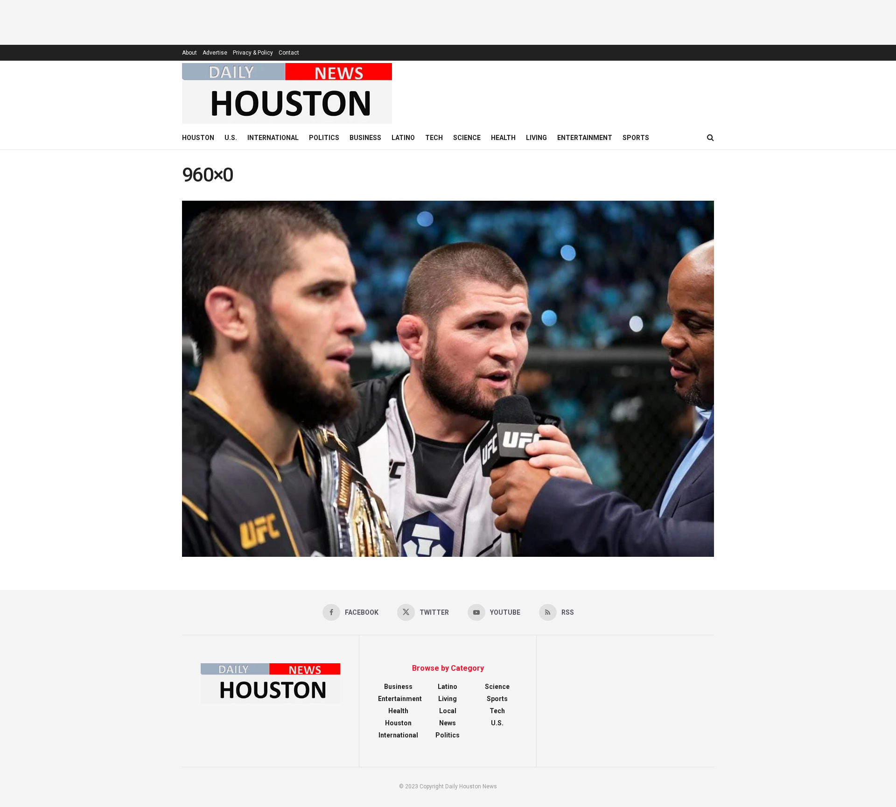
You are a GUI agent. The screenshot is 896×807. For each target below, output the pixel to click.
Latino (403, 137)
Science (467, 137)
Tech (434, 137)
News (447, 723)
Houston (198, 137)
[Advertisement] (448, 21)
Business (365, 137)
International (273, 137)
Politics (324, 137)
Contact (289, 52)
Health (503, 137)
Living (536, 137)
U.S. (230, 137)
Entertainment (584, 137)
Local (447, 711)
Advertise (215, 52)
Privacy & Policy (253, 52)
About (189, 52)
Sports (636, 137)
